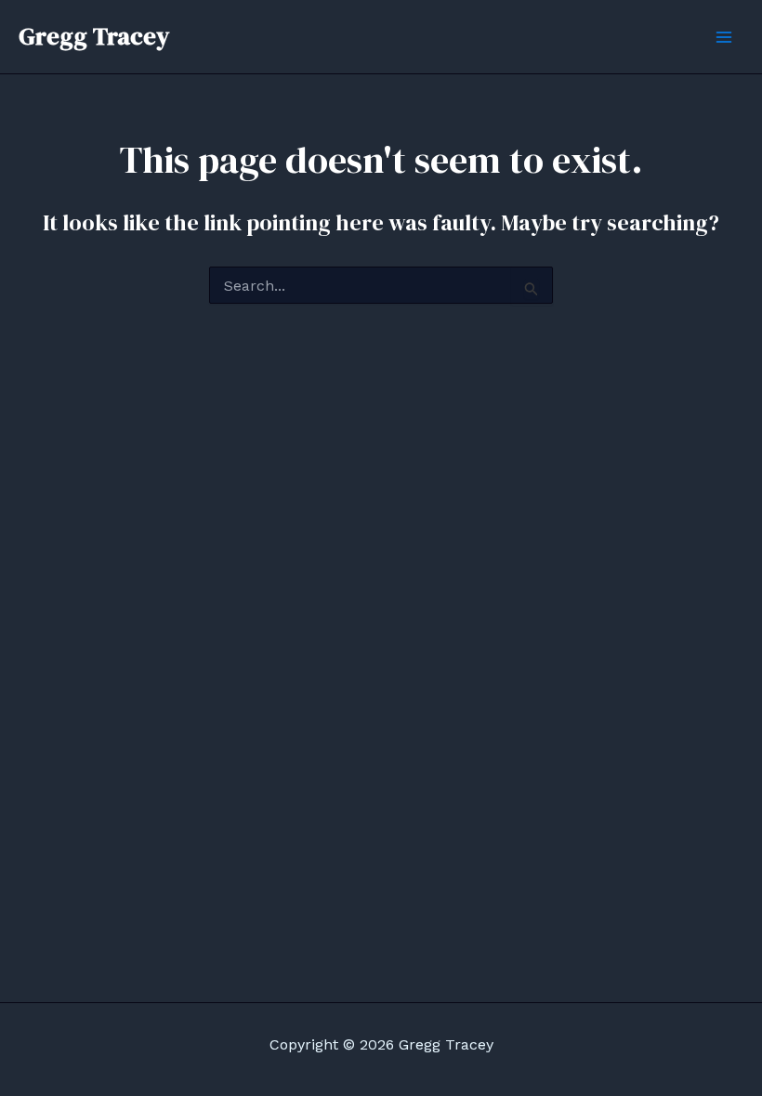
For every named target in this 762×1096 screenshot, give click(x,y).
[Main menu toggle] (723, 36)
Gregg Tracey (94, 36)
